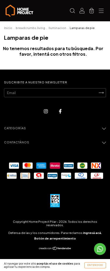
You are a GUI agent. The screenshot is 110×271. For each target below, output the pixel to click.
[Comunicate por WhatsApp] (100, 249)
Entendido (95, 265)
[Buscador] (72, 11)
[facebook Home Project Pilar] (60, 111)
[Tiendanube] (55, 249)
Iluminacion (57, 28)
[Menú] (101, 11)
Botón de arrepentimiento (55, 238)
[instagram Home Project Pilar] (46, 111)
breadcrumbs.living (30, 28)
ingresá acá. (92, 232)
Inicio (8, 28)
